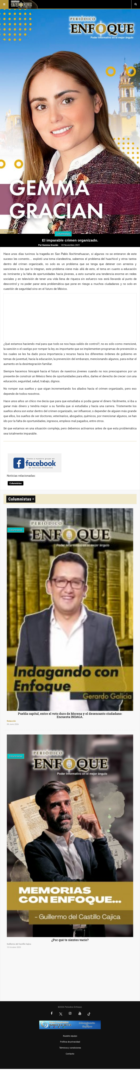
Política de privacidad (70, 1042)
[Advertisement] (70, 317)
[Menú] (4, 4)
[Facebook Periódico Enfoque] (51, 1013)
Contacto (70, 1054)
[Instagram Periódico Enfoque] (70, 1013)
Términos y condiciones (70, 1048)
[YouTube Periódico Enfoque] (79, 1013)
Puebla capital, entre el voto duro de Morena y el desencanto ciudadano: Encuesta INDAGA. (70, 715)
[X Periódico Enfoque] (61, 1014)
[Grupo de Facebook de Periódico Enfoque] (34, 460)
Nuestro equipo (70, 1036)
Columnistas (15, 483)
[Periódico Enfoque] (24, 4)
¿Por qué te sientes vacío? (70, 940)
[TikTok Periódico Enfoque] (89, 1014)
